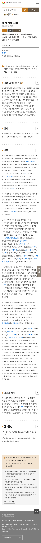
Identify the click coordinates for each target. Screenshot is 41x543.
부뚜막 (4, 285)
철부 (3, 262)
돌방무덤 (30, 329)
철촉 (35, 259)
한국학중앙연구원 (8, 515)
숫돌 (18, 259)
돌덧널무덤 (29, 335)
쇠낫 (7, 262)
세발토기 (14, 250)
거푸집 (36, 256)
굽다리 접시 (29, 250)
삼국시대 (15, 323)
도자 (14, 262)
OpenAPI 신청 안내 (30, 521)
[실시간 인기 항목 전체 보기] (9, 14)
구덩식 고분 (11, 337)
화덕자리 (14, 211)
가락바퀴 (25, 256)
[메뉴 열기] (37, 3)
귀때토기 (22, 244)
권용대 (4, 53)
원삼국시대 (5, 323)
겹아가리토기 (23, 241)
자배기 (34, 247)
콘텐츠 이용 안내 (9, 502)
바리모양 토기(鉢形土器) (10, 238)
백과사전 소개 (6, 521)
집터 (25, 173)
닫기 (37, 83)
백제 (22, 407)
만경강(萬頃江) (31, 161)
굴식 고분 (10, 332)
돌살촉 (27, 259)
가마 (11, 176)
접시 (5, 253)
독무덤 (21, 337)
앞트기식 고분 (11, 335)
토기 (8, 176)
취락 (13, 188)
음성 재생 (17, 83)
